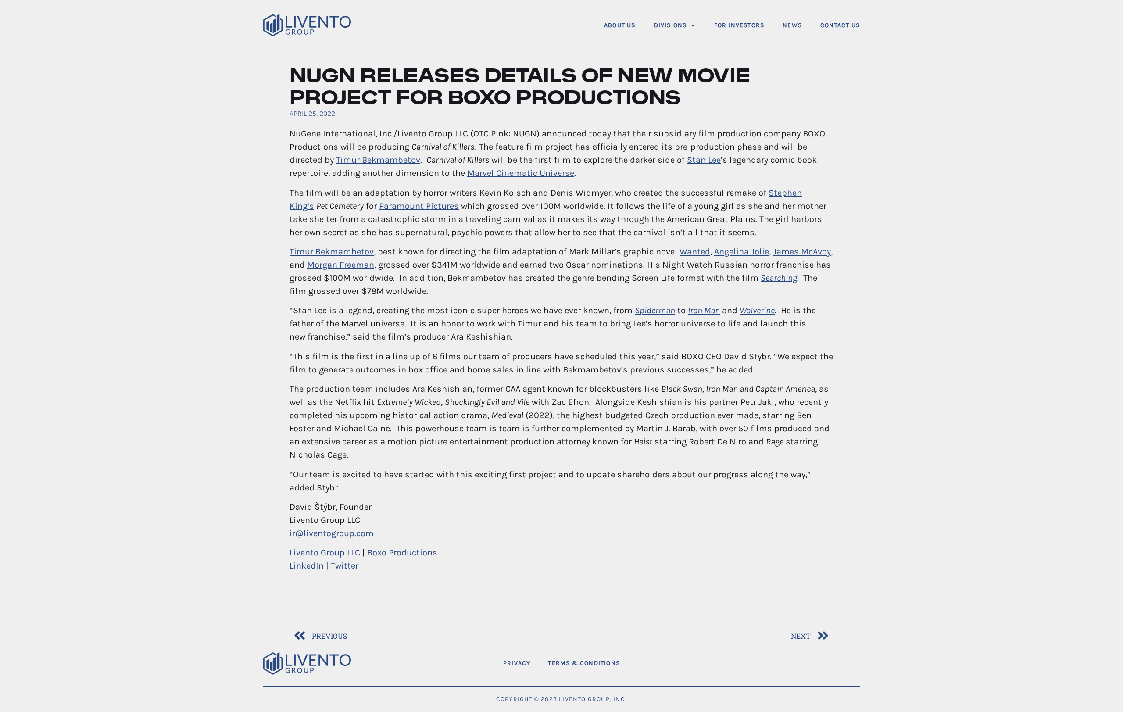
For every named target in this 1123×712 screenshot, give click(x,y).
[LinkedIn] (849, 663)
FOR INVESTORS (739, 25)
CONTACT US (840, 25)
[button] (675, 25)
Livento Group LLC (325, 552)
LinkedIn (307, 566)
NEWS (792, 25)
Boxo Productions (402, 552)
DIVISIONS (670, 25)
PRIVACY (516, 663)
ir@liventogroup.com (332, 533)
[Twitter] (826, 663)
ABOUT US (620, 25)
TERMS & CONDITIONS (584, 663)
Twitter (344, 566)
